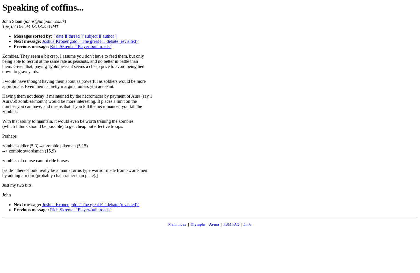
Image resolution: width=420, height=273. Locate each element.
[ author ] (108, 36)
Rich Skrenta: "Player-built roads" (80, 46)
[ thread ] (74, 36)
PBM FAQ (231, 224)
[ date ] (59, 36)
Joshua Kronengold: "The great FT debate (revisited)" (90, 41)
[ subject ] (91, 36)
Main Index (177, 224)
